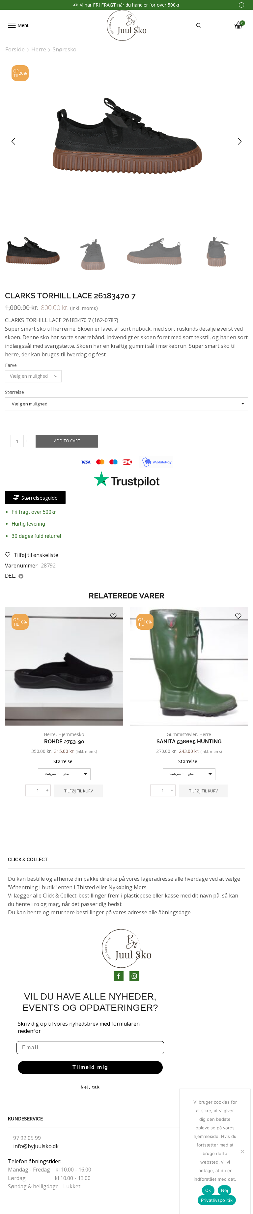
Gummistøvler (182, 734)
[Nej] (242, 1151)
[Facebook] (119, 976)
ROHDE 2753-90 (64, 741)
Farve (11, 365)
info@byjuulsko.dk (36, 1146)
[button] (13, 141)
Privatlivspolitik (217, 1200)
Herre (38, 49)
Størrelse (14, 392)
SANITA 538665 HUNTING (189, 741)
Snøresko (64, 49)
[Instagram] (134, 976)
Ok (208, 1190)
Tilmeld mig (90, 1067)
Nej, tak (90, 1087)
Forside (15, 49)
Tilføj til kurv (78, 790)
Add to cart (67, 440)
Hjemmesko (71, 734)
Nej (224, 1190)
